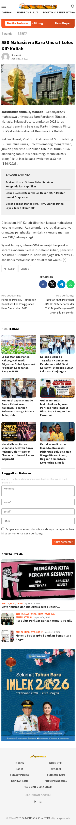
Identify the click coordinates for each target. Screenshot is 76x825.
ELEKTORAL (30, 613)
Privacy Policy (19, 775)
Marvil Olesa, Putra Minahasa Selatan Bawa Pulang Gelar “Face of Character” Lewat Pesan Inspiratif (17, 451)
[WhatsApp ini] (70, 284)
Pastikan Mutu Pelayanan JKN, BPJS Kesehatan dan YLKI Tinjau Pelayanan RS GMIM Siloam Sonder (59, 304)
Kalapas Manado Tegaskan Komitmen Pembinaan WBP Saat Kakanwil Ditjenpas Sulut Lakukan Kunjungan (57, 364)
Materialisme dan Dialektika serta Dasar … (30, 607)
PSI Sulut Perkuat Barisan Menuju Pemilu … (44, 622)
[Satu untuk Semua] (38, 5)
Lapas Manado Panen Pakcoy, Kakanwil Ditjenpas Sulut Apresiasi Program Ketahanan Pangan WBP (18, 364)
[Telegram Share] (61, 284)
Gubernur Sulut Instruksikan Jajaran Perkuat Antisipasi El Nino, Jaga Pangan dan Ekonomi (55, 408)
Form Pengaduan (56, 781)
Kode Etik (55, 763)
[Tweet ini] (52, 284)
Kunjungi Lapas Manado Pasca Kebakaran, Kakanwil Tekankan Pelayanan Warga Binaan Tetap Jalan (17, 408)
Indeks (19, 763)
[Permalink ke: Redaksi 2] (5, 56)
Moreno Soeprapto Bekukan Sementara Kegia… (43, 637)
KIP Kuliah (9, 268)
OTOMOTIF (37, 632)
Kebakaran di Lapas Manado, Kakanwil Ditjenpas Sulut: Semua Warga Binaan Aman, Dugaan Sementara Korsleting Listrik (55, 453)
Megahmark (63, 818)
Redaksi (56, 769)
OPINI (19, 603)
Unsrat (25, 268)
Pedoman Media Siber (38, 787)
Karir (19, 769)
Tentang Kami (56, 775)
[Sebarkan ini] (43, 284)
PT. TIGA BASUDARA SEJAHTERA (32, 818)
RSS (40, 802)
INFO (12, 603)
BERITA (5, 603)
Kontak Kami (19, 781)
